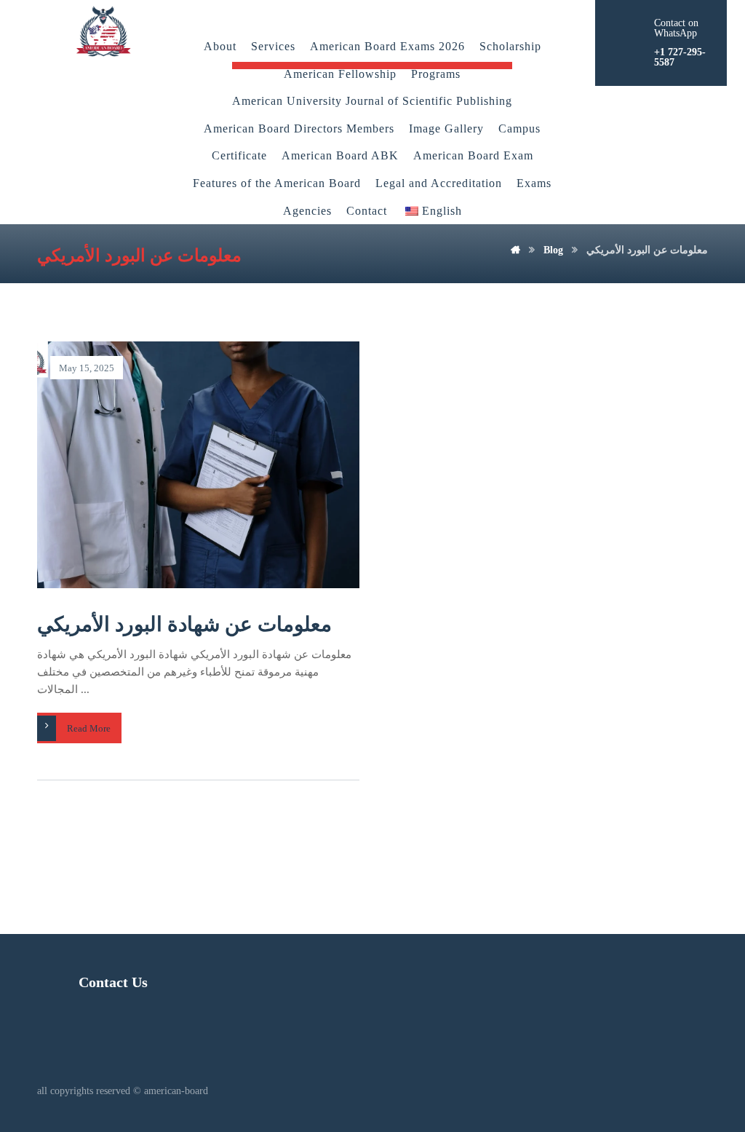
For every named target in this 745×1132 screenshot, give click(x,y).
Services (273, 46)
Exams (534, 183)
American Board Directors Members (299, 128)
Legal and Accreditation (438, 183)
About (220, 46)
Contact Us (113, 982)
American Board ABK (340, 155)
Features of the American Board (277, 183)
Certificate (239, 155)
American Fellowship (340, 74)
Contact (366, 211)
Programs (436, 74)
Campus (519, 128)
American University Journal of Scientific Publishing (372, 101)
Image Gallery (446, 128)
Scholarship (510, 46)
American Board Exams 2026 (387, 46)
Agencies (307, 211)
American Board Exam (473, 155)
